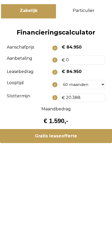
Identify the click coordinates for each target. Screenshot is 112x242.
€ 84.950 (72, 47)
